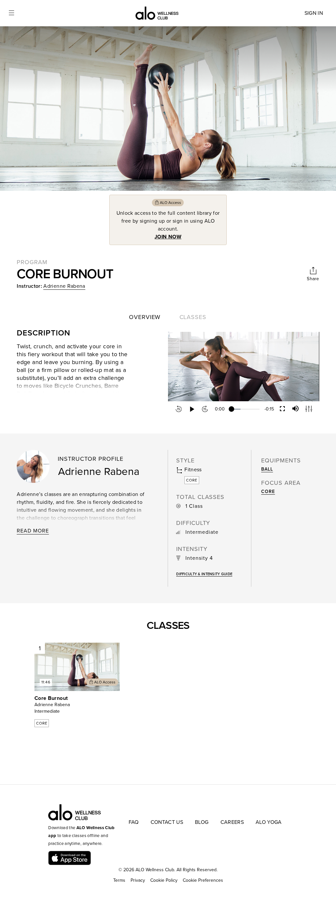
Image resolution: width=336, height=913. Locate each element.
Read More (33, 531)
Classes (192, 317)
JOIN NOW (168, 237)
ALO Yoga (269, 822)
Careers (232, 822)
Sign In (313, 13)
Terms (119, 880)
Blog (201, 822)
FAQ (134, 822)
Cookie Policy (164, 880)
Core (268, 491)
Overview (144, 317)
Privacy (138, 880)
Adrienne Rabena (64, 286)
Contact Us (167, 822)
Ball (267, 469)
